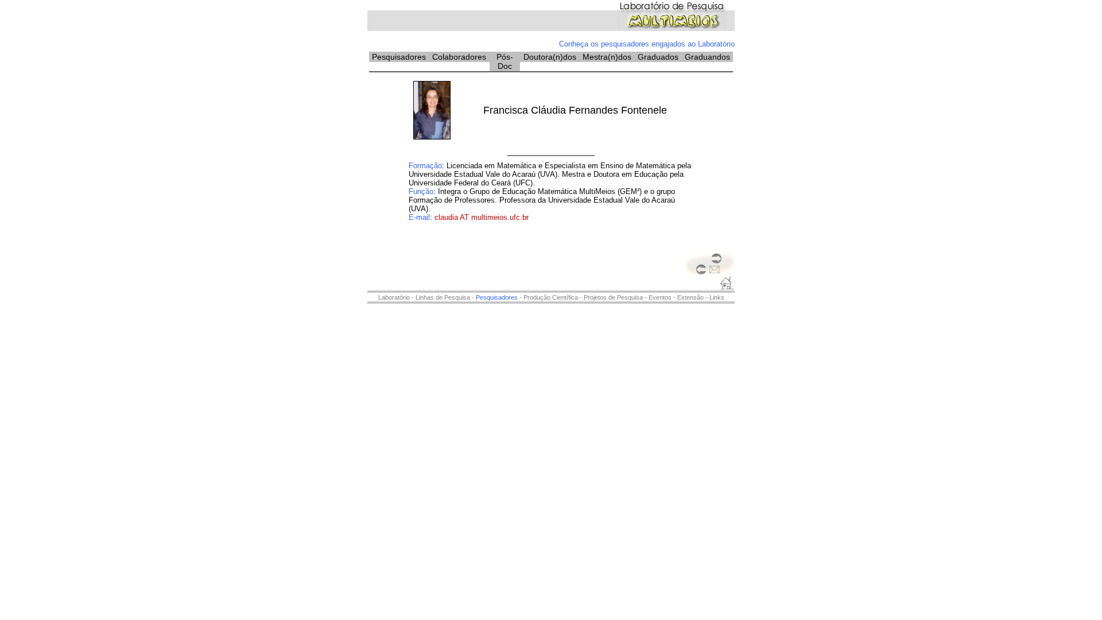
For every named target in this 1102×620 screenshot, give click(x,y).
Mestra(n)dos (607, 56)
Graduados (658, 56)
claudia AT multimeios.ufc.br (481, 217)
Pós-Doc (504, 61)
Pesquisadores (399, 56)
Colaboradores (459, 56)
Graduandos (707, 56)
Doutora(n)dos (549, 56)
